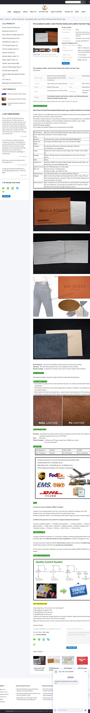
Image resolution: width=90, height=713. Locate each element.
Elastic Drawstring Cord (9, 38)
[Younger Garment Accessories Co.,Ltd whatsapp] (9, 188)
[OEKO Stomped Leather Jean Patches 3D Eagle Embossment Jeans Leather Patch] (82, 660)
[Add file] (55, 710)
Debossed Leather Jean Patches (17, 94)
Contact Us (69, 12)
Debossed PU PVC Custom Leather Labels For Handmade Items (39, 669)
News (77, 12)
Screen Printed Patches (9, 27)
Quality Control (56, 12)
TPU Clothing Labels (8, 45)
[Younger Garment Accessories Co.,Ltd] (45, 7)
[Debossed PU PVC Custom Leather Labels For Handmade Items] (39, 660)
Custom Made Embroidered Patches (13, 74)
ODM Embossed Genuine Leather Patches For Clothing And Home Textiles (53, 669)
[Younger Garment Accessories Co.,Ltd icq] (4, 191)
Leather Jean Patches (18, 19)
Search (83, 2)
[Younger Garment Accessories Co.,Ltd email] (4, 188)
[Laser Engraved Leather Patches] (4, 99)
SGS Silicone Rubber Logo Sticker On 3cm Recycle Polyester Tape (28, 694)
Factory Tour (43, 12)
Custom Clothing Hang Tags (10, 67)
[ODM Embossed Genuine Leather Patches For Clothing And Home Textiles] (53, 660)
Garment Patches (7, 52)
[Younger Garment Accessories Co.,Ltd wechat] (14, 188)
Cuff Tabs (5, 79)
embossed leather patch (62, 621)
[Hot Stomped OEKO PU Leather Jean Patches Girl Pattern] (68, 660)
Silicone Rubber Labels (9, 56)
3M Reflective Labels (8, 42)
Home (9, 12)
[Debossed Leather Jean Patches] (4, 94)
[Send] (85, 710)
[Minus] (86, 672)
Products (17, 12)
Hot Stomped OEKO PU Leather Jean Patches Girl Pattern (68, 669)
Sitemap (2, 701)
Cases (83, 12)
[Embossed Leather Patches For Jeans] (4, 104)
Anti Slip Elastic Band (8, 70)
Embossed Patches (8, 31)
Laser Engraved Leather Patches (17, 99)
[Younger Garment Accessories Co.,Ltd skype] (18, 188)
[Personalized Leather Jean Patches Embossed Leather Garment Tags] (45, 37)
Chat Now (65, 63)
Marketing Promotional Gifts (11, 83)
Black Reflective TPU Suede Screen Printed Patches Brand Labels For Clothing (27, 699)
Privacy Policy (10, 711)
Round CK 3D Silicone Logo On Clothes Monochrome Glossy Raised (27, 690)
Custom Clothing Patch (9, 49)
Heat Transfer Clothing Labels (11, 35)
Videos (25, 12)
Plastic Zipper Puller (8, 60)
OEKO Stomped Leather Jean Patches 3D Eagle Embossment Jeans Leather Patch (82, 669)
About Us (33, 12)
